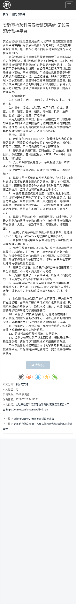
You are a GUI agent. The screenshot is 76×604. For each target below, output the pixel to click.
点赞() (39, 365)
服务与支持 (18, 14)
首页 (5, 14)
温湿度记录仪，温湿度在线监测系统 (34, 418)
